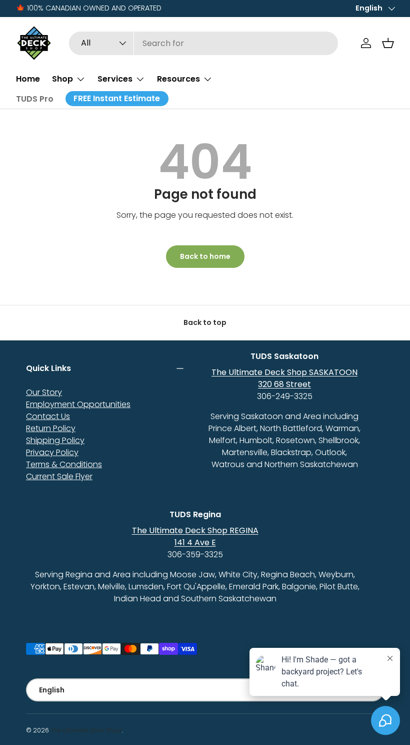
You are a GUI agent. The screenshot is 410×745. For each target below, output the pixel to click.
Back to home (205, 256)
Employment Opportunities (78, 404)
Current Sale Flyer (59, 476)
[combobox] (203, 43)
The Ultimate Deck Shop (86, 730)
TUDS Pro (35, 99)
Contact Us (48, 416)
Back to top (205, 322)
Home (28, 79)
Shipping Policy (55, 440)
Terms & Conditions (64, 464)
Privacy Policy (52, 452)
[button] (388, 43)
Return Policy (51, 428)
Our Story (44, 392)
